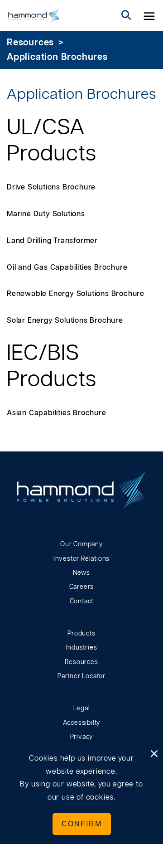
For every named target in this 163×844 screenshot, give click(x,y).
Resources (30, 42)
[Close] (154, 754)
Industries (81, 648)
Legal (81, 708)
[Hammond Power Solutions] (34, 15)
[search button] (126, 15)
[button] (149, 15)
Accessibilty (82, 723)
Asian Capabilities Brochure (56, 413)
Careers (81, 587)
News (81, 573)
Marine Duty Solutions (46, 214)
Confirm (82, 824)
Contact (82, 601)
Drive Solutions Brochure (51, 187)
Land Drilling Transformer (52, 240)
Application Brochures (57, 57)
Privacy (81, 737)
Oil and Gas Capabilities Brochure (67, 267)
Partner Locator (81, 676)
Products (81, 634)
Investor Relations (81, 559)
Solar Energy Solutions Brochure (65, 320)
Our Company (81, 544)
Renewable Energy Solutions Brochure (75, 293)
